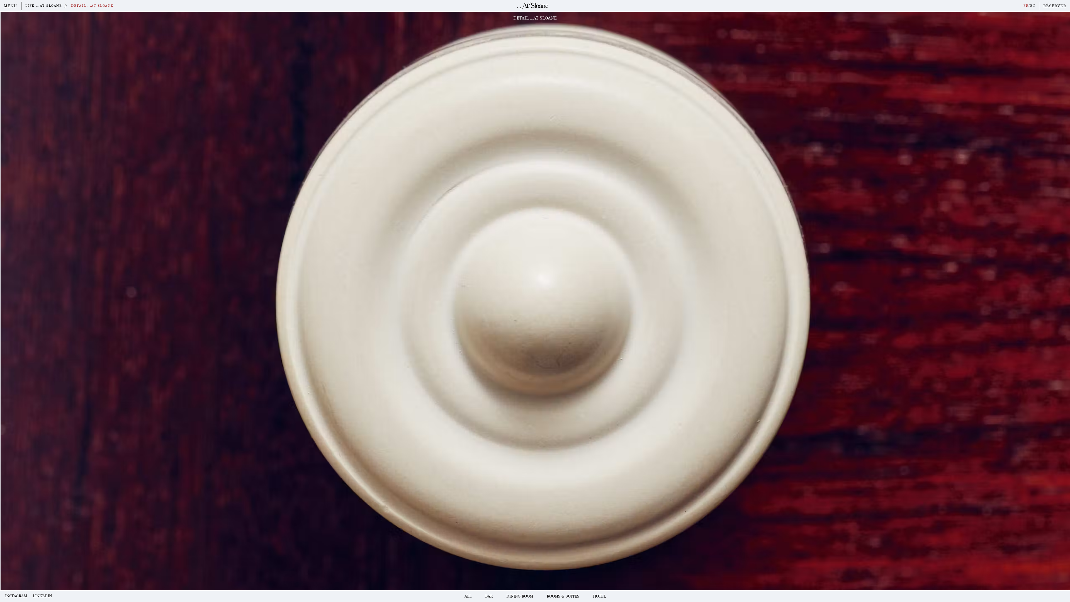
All (468, 596)
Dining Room (519, 596)
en (1033, 6)
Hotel (599, 596)
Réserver (1054, 6)
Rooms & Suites (563, 596)
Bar (489, 596)
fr (1025, 6)
